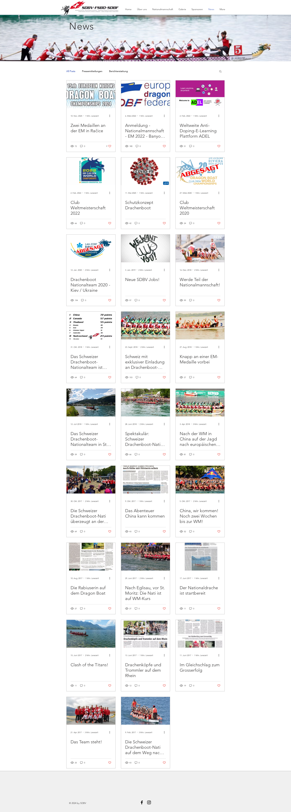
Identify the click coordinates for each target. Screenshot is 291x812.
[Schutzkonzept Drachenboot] (145, 171)
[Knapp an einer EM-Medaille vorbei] (200, 325)
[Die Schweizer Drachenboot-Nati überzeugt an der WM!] (91, 479)
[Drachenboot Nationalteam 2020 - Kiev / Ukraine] (91, 248)
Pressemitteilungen (92, 71)
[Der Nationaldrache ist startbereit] (200, 557)
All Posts (70, 71)
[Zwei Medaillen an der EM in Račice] (91, 94)
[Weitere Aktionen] (111, 116)
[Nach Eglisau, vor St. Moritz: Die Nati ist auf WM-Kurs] (145, 557)
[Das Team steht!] (91, 711)
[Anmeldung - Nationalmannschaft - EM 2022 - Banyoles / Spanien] (145, 94)
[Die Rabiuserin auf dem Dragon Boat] (91, 557)
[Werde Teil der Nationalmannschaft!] (200, 248)
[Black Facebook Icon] (141, 802)
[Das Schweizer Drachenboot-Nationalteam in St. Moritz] (91, 402)
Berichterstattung (118, 71)
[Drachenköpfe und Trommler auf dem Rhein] (145, 634)
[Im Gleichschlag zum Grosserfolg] (200, 634)
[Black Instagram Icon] (149, 802)
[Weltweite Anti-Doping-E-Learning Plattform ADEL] (200, 94)
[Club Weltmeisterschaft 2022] (91, 171)
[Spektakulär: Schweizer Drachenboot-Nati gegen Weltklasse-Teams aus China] (145, 402)
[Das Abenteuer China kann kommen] (145, 479)
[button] (220, 71)
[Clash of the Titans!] (91, 634)
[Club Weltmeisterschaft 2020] (200, 171)
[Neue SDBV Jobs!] (145, 248)
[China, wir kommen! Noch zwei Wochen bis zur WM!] (200, 479)
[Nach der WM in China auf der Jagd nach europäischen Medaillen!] (200, 402)
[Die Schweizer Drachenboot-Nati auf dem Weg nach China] (145, 711)
